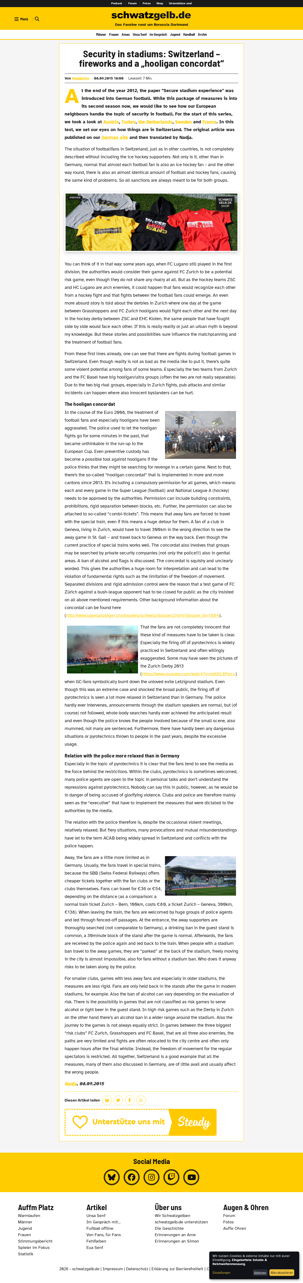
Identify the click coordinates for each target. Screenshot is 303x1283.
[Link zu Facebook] (132, 1177)
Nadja (71, 1084)
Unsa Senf (140, 34)
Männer (101, 34)
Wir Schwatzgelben (172, 1215)
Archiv (202, 34)
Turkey (128, 122)
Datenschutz (137, 1268)
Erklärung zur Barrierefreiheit (177, 1268)
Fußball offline (99, 1228)
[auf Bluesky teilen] (107, 1100)
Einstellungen (221, 1272)
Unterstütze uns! (180, 3)
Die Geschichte (169, 1228)
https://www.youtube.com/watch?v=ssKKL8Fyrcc (189, 674)
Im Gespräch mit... (103, 1222)
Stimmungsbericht (35, 1241)
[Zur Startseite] (151, 16)
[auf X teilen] (118, 1100)
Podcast (116, 3)
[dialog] (254, 1265)
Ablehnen (260, 1272)
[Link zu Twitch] (171, 1177)
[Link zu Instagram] (151, 1177)
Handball (189, 34)
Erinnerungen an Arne (175, 1234)
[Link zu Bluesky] (112, 1177)
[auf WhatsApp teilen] (141, 1100)
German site (115, 137)
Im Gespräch (158, 34)
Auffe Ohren (234, 1228)
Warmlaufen (29, 1215)
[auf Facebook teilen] (129, 1100)
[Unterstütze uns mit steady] (152, 1122)
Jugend (175, 34)
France (209, 122)
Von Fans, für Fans (103, 1234)
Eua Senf (94, 1247)
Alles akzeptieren (282, 1272)
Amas (126, 34)
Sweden (183, 122)
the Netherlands (155, 122)
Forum (132, 3)
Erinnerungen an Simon (177, 1241)
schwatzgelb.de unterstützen (181, 1222)
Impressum (113, 1268)
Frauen (114, 34)
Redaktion (80, 78)
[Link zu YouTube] (191, 1177)
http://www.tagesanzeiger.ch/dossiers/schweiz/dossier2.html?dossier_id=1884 (142, 615)
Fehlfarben (96, 1241)
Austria (111, 122)
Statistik (25, 1253)
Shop (159, 3)
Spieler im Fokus (33, 1247)
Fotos (147, 3)
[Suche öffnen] (36, 19)
